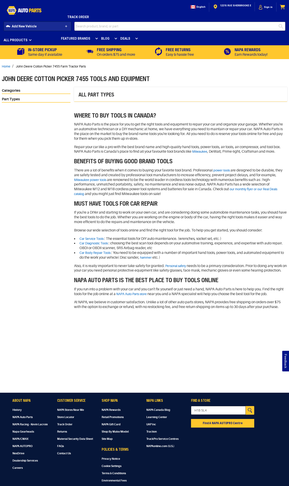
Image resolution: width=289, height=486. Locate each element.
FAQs (60, 446)
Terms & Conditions (114, 473)
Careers (17, 467)
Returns (62, 431)
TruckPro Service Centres (162, 438)
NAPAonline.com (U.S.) (160, 446)
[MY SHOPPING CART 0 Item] (282, 7)
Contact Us (64, 453)
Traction (151, 431)
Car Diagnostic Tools (93, 243)
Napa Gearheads (23, 431)
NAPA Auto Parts (22, 417)
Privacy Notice (111, 458)
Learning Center (156, 417)
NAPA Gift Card (111, 424)
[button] (197, 7)
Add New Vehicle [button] (24, 26)
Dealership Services (25, 460)
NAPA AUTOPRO (22, 446)
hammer (146, 257)
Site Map (107, 438)
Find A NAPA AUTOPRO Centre (222, 423)
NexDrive (18, 453)
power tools (221, 170)
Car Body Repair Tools (95, 253)
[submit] (282, 26)
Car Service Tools (91, 239)
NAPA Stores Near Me (70, 409)
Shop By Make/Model (115, 431)
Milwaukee (199, 151)
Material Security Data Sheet (75, 438)
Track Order (78, 17)
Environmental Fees (114, 480)
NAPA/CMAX (20, 438)
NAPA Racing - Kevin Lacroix (30, 424)
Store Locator (65, 417)
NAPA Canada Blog (158, 409)
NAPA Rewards (111, 409)
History (17, 409)
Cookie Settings (111, 466)
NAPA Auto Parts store (131, 294)
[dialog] (265, 7)
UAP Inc (151, 424)
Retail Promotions (113, 417)
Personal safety (175, 266)
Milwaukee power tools (90, 180)
